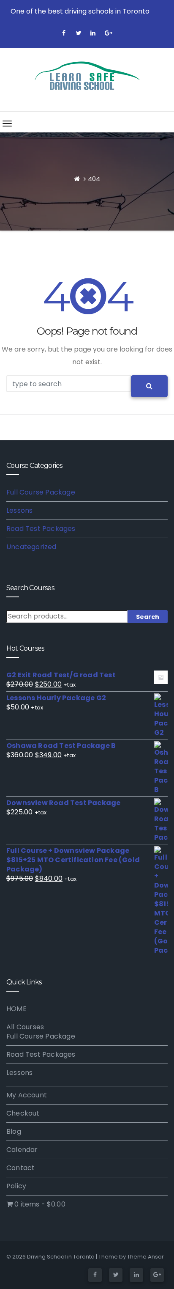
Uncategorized (31, 547)
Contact (20, 1168)
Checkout (23, 1113)
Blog (13, 1131)
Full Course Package (40, 492)
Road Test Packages (41, 528)
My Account (26, 1095)
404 (94, 178)
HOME (16, 1009)
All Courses (25, 1027)
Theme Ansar (145, 1257)
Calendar (22, 1149)
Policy (16, 1186)
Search (147, 617)
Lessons (19, 510)
